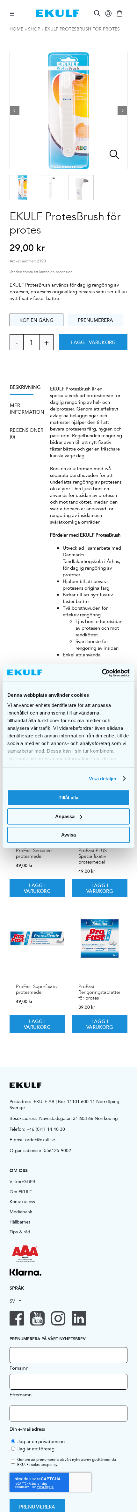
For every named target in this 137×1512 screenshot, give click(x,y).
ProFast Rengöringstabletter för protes (99, 992)
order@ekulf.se (40, 1139)
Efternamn (21, 1394)
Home (16, 28)
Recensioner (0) (25, 433)
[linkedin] (79, 1318)
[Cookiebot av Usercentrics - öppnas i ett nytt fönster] (102, 673)
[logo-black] (25, 1084)
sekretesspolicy (44, 1464)
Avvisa (68, 834)
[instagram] (58, 1318)
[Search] (97, 13)
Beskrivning (25, 387)
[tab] (25, 389)
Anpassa (65, 816)
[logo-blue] (57, 12)
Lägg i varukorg (93, 342)
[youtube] (37, 1318)
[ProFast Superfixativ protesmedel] (37, 938)
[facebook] (17, 1318)
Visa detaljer (103, 778)
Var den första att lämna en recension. (42, 272)
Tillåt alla (68, 797)
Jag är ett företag (36, 1448)
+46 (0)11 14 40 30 (45, 1129)
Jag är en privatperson (41, 1441)
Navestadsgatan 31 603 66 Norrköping (78, 1118)
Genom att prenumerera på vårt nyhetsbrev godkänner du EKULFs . (66, 1462)
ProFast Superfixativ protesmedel (37, 989)
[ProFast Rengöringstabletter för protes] (99, 938)
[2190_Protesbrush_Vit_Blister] (68, 110)
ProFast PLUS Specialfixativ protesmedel (92, 856)
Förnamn (19, 1367)
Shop (34, 28)
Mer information (25, 409)
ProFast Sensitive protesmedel (34, 853)
